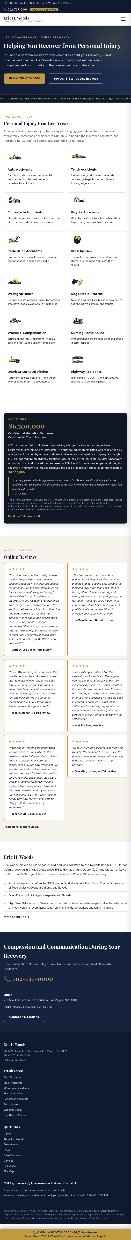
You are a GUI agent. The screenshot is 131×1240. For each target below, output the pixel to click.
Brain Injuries (11, 1104)
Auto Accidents (12, 1077)
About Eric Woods (14, 1139)
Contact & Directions (24, 1017)
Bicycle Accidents (14, 1093)
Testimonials (11, 1144)
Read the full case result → (25, 516)
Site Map (9, 1171)
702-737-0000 (21, 1055)
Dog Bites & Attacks (15, 1115)
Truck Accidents (13, 1082)
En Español (10, 1165)
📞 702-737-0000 (16, 9)
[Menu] (123, 19)
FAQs (7, 1149)
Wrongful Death (13, 1109)
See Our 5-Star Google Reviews (75, 78)
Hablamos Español (44, 9)
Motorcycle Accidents (16, 1088)
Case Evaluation (13, 1155)
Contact (8, 1160)
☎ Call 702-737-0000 (24, 78)
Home (7, 1133)
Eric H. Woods (14, 1044)
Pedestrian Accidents (16, 1098)
